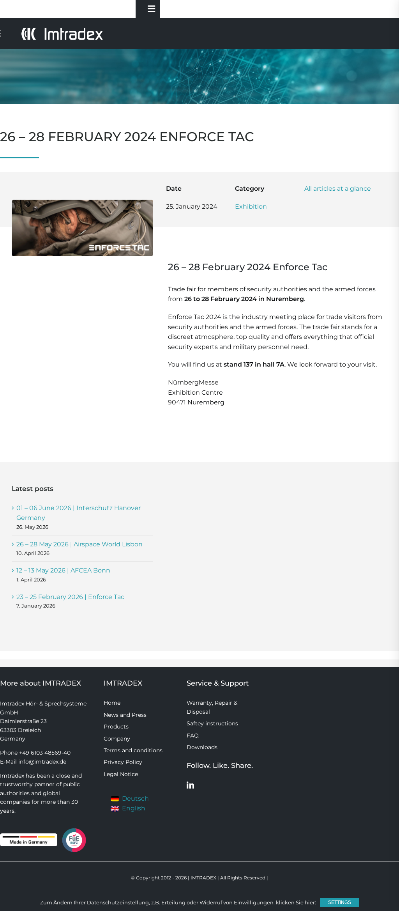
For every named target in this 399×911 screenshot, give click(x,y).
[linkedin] (190, 785)
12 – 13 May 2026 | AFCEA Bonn (63, 570)
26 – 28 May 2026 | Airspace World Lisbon (79, 544)
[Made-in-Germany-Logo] (28, 836)
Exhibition (251, 206)
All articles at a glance (337, 188)
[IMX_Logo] (62, 30)
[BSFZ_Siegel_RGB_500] (74, 829)
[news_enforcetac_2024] (82, 202)
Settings (339, 902)
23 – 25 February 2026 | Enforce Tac (70, 597)
